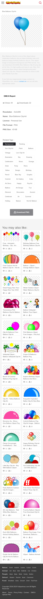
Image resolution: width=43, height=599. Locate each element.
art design (19, 188)
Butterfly (23, 571)
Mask (11, 574)
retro (26, 166)
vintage (7, 153)
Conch (34, 567)
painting (22, 144)
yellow (7, 170)
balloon (30, 148)
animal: (5, 571)
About (4, 592)
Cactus (28, 567)
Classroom (30, 577)
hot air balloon (32, 201)
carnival (28, 196)
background (9, 144)
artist (7, 166)
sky (19, 157)
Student (12, 577)
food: (4, 580)
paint (20, 148)
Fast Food (34, 580)
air (19, 196)
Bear (14, 571)
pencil (7, 174)
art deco (8, 183)
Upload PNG (6, 594)
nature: (5, 567)
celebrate (8, 196)
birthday (29, 170)
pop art (29, 183)
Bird (18, 571)
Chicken (33, 571)
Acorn (11, 567)
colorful (7, 179)
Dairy (17, 580)
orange (31, 161)
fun (30, 188)
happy (19, 183)
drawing (29, 157)
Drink (28, 580)
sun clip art (9, 148)
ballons (7, 188)
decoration (20, 192)
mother (31, 574)
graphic (29, 174)
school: (5, 577)
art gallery (20, 179)
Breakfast (11, 580)
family (26, 574)
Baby (15, 574)
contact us (22, 81)
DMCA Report (9, 96)
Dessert (22, 580)
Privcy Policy (18, 592)
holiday (7, 201)
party (16, 166)
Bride (20, 574)
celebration (9, 161)
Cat (29, 571)
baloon (18, 201)
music (21, 161)
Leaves (23, 567)
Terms (10, 592)
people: (5, 574)
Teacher (18, 577)
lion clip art (20, 153)
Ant (10, 571)
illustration (8, 157)
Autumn (16, 567)
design (17, 170)
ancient (32, 192)
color (31, 179)
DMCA (33, 592)
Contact (26, 592)
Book (23, 577)
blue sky (18, 174)
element (8, 192)
